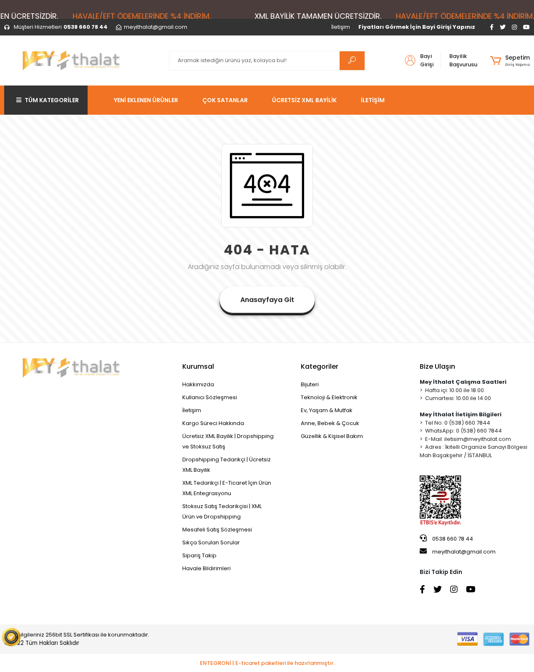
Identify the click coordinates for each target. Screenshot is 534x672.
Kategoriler (319, 366)
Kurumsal (198, 366)
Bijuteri (310, 384)
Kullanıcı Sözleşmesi (209, 397)
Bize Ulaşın (437, 366)
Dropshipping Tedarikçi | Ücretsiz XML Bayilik (226, 465)
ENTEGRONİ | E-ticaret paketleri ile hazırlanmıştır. (267, 663)
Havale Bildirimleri (206, 568)
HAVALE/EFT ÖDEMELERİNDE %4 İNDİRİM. (142, 16)
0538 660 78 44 (452, 539)
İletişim (340, 27)
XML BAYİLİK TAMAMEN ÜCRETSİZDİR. (317, 16)
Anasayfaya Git (267, 300)
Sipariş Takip (199, 555)
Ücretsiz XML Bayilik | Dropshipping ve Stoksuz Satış (228, 441)
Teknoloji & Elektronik (329, 397)
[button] (510, 60)
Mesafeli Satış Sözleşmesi (217, 530)
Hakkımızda (198, 384)
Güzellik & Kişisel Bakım (332, 436)
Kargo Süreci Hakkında (213, 423)
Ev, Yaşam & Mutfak (327, 410)
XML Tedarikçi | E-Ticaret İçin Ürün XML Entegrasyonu (226, 488)
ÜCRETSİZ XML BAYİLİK (304, 100)
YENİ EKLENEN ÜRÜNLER (146, 100)
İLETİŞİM (373, 100)
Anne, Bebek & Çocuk (330, 423)
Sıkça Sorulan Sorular (211, 542)
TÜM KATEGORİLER (52, 100)
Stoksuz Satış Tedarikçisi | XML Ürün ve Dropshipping (222, 511)
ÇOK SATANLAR (225, 100)
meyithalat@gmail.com (464, 552)
